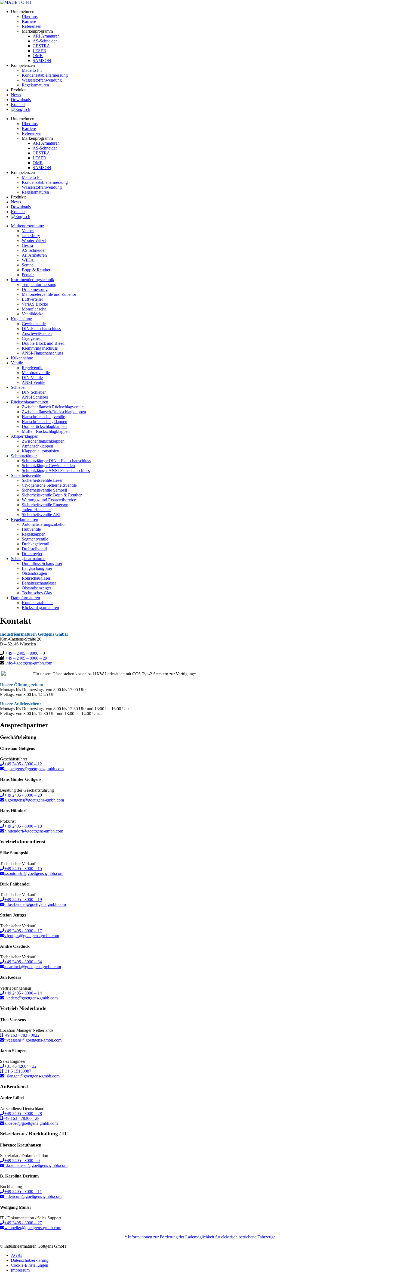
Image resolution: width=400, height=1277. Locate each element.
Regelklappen (33, 534)
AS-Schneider (45, 41)
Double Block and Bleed (43, 343)
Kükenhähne (22, 358)
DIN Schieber (34, 392)
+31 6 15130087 (17, 1071)
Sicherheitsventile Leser (42, 480)
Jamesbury (31, 235)
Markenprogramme (27, 225)
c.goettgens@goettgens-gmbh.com (34, 768)
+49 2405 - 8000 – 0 (22, 1160)
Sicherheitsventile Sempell (44, 490)
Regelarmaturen (24, 519)
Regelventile (32, 367)
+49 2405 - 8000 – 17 (23, 930)
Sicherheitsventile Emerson (45, 504)
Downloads (21, 99)
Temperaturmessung (39, 284)
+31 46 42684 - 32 (20, 1066)
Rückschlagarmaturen (40, 607)
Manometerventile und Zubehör (49, 294)
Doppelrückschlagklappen (44, 426)
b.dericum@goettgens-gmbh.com (32, 1196)
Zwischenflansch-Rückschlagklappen (54, 411)
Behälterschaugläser (39, 583)
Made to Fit (32, 70)
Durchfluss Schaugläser (42, 563)
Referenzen (31, 26)
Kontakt (18, 104)
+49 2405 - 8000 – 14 (23, 993)
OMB (38, 55)
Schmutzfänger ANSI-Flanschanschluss (56, 470)
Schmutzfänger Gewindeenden (48, 465)
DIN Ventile (32, 377)
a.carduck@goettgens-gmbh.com (32, 966)
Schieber (18, 387)
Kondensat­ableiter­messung (45, 75)
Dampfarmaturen (25, 597)
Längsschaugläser (37, 568)
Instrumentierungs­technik (32, 279)
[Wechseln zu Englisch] (20, 109)
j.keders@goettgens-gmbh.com (31, 998)
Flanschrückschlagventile (43, 416)
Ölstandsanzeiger (36, 588)
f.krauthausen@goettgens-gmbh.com (35, 1165)
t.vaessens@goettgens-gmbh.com (32, 1040)
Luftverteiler (32, 299)
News (16, 94)
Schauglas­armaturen (28, 558)
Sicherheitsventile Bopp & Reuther (52, 495)
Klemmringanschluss (40, 348)
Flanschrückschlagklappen (44, 421)
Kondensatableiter (37, 602)
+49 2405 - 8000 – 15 (23, 868)
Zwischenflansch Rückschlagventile (53, 407)
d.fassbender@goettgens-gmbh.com (35, 904)
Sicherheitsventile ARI (41, 514)
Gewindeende (34, 323)
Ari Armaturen (34, 255)
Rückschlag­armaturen (29, 402)
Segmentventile (35, 539)
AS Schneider (34, 250)
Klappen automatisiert (40, 451)
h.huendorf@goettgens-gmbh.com (33, 831)
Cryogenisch (33, 338)
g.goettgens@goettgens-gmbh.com (34, 800)
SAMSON (42, 60)
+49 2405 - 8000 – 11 (23, 1191)
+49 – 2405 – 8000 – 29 (26, 658)
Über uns (30, 16)
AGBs (16, 1255)
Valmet (28, 230)
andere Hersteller (36, 509)
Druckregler (32, 553)
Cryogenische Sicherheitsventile (49, 485)
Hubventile (31, 529)
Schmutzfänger (24, 455)
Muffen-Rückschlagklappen (46, 431)
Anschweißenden (37, 333)
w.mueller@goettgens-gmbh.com (32, 1227)
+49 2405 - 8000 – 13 (23, 826)
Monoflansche (34, 309)
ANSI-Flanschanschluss (42, 353)
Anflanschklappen (37, 446)
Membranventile (36, 372)
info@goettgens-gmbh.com (28, 663)
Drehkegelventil (35, 544)
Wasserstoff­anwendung (42, 80)
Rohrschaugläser (36, 578)
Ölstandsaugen (34, 573)
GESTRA (41, 46)
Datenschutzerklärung (29, 1260)
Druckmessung (35, 289)
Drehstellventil (34, 548)
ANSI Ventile (33, 382)
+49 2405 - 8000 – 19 (23, 899)
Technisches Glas (37, 593)
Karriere (29, 21)
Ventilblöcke (32, 314)
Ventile (17, 363)
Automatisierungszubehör (44, 524)
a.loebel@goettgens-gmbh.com (31, 1123)
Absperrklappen (24, 436)
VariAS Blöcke (35, 304)
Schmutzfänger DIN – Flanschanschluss (56, 460)
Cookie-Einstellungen (29, 1265)
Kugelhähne (21, 318)
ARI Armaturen (46, 36)
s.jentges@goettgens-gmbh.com (31, 935)
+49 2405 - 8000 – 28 (23, 1113)
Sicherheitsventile (26, 475)
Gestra (27, 245)
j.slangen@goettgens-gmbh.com (32, 1076)
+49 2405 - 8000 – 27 (23, 1222)
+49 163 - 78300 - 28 (21, 1118)
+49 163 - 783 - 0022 (21, 1035)
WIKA (28, 260)
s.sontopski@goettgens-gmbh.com (33, 873)
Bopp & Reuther (36, 270)
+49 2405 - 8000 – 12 (23, 764)
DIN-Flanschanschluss (41, 328)
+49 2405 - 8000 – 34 (23, 961)
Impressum (20, 1270)
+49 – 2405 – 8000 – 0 (25, 653)
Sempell (29, 265)
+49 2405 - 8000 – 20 (23, 795)
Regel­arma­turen (35, 85)
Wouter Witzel (34, 240)
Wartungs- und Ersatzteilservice (49, 500)
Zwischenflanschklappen (43, 441)
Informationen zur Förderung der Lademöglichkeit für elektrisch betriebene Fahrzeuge (201, 1237)
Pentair (28, 274)
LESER (39, 50)
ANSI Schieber (35, 397)
